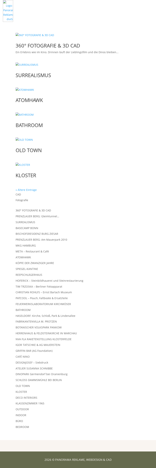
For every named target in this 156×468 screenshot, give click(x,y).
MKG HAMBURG (26, 245)
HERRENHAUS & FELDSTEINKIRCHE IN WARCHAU (46, 333)
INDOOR (21, 415)
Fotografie (22, 200)
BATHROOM (29, 125)
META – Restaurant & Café (32, 251)
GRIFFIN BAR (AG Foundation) (34, 351)
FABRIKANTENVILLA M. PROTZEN (36, 321)
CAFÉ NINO (23, 356)
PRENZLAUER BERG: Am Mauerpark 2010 (41, 239)
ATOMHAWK (29, 100)
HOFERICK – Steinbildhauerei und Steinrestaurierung (49, 280)
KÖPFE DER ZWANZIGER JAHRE (35, 263)
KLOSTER (26, 175)
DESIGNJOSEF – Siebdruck (32, 362)
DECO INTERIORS (26, 397)
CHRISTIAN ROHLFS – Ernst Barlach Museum (44, 292)
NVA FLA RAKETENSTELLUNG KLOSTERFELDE (44, 339)
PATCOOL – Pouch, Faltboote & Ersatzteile (42, 298)
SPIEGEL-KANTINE (27, 269)
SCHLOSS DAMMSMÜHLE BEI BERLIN (39, 380)
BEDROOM (22, 427)
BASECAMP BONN (27, 228)
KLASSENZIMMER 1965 (30, 403)
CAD (18, 194)
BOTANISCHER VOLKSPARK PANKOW (39, 327)
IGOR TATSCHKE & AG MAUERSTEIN (38, 345)
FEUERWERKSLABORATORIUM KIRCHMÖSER (43, 304)
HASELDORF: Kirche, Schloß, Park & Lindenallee (45, 316)
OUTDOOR (22, 409)
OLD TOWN (29, 150)
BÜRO (19, 421)
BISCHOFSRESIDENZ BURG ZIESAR (37, 234)
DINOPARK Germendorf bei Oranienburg (42, 374)
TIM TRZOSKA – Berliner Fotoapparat (39, 286)
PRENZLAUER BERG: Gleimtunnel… (37, 216)
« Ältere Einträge (26, 190)
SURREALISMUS (33, 75)
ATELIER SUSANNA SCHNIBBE (34, 368)
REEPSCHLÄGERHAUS (29, 275)
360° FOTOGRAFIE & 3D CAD (48, 45)
